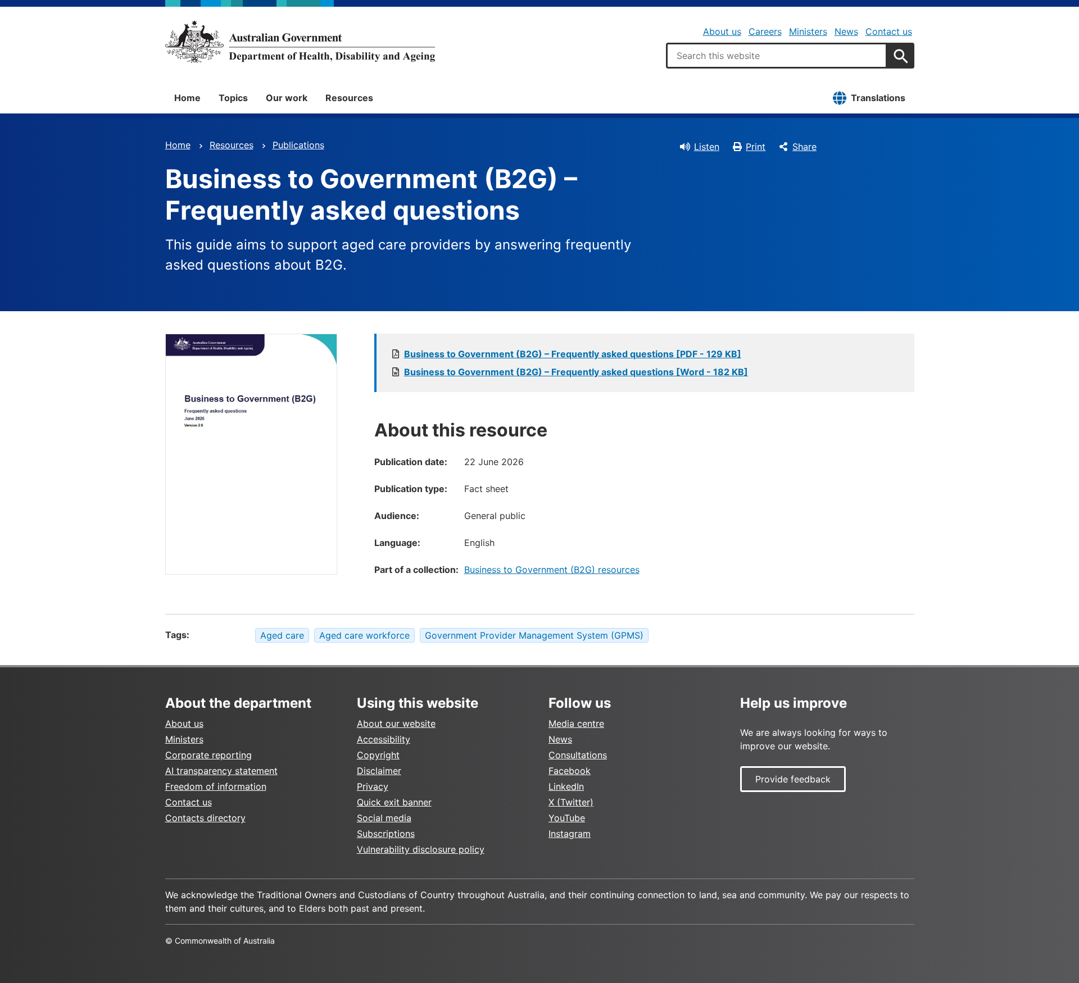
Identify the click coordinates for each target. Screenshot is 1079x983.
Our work (286, 97)
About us (722, 31)
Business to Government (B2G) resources (552, 569)
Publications (298, 145)
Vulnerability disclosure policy (420, 849)
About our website (396, 723)
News (846, 31)
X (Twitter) (570, 802)
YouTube (566, 817)
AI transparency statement (221, 770)
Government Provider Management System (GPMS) (534, 635)
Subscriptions (386, 833)
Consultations (577, 755)
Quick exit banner (394, 802)
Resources (349, 97)
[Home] (300, 41)
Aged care (282, 635)
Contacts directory (205, 817)
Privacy (372, 786)
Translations (878, 97)
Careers (765, 31)
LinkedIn (566, 786)
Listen (706, 146)
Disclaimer (379, 770)
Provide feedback (793, 779)
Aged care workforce (364, 635)
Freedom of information (215, 786)
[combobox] (776, 56)
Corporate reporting (208, 755)
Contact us (888, 31)
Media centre (576, 723)
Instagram (569, 833)
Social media (384, 817)
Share (804, 146)
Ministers (808, 31)
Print (755, 146)
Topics (233, 97)
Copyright (378, 755)
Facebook (569, 770)
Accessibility (383, 739)
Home (187, 97)
